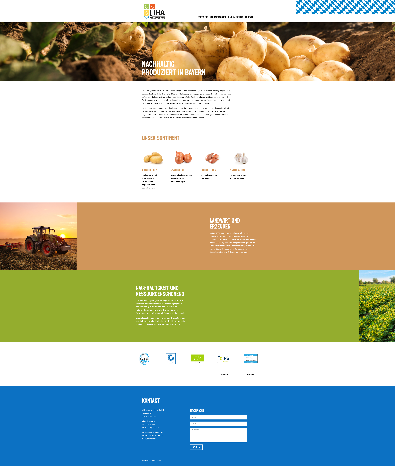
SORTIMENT (203, 18)
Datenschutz (156, 460)
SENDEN (196, 447)
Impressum (146, 460)
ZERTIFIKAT (224, 375)
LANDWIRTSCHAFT (218, 18)
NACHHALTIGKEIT (235, 18)
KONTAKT (249, 18)
